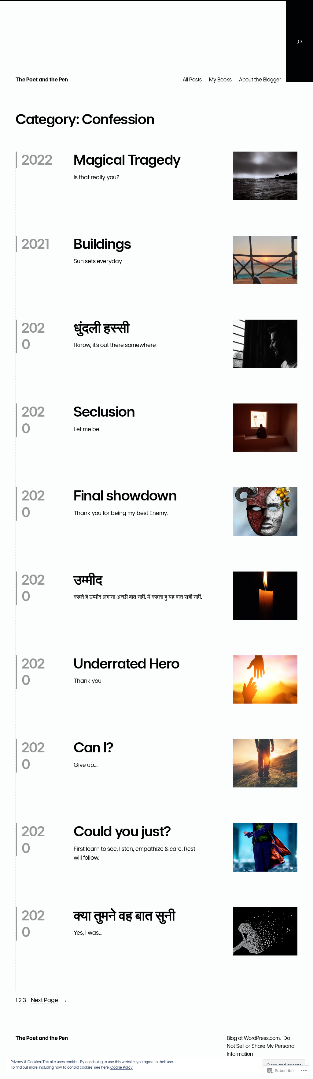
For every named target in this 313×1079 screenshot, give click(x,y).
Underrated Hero (127, 663)
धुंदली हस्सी (101, 328)
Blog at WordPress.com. (254, 1038)
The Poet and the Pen (42, 79)
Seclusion (104, 411)
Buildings (102, 244)
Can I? (93, 747)
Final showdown (125, 495)
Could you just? (122, 831)
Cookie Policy (121, 1067)
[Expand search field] (299, 41)
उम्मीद (88, 580)
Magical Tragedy (127, 160)
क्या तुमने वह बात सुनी (124, 915)
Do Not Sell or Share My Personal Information (261, 1046)
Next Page (49, 1000)
